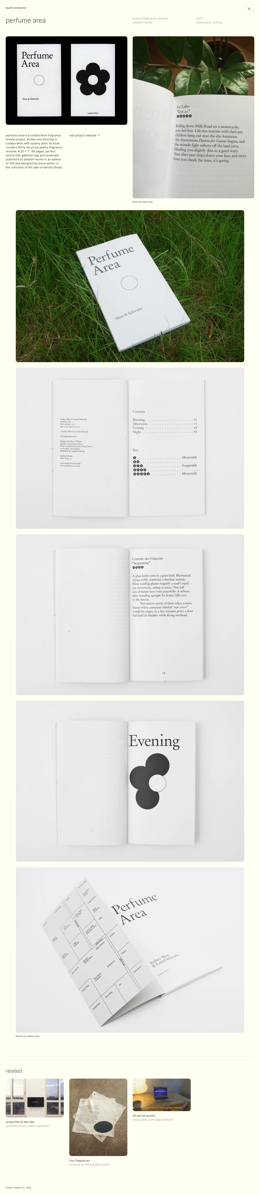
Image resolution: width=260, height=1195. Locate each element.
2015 (199, 18)
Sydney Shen (39, 143)
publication (203, 22)
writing (217, 22)
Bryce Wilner (46, 163)
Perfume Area (15, 135)
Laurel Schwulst (16, 8)
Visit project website (83, 135)
